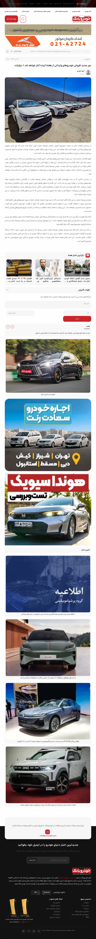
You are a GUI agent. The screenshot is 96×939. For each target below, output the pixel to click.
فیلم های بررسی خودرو (11, 11)
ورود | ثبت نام (11, 19)
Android (46, 892)
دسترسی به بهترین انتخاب (67, 878)
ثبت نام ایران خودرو (68, 4)
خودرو (20, 149)
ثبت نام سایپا (57, 4)
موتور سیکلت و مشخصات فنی (42, 11)
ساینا (50, 4)
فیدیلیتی (31, 4)
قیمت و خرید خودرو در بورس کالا (18, 4)
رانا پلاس (45, 4)
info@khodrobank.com (48, 836)
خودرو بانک (86, 51)
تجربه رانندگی (25, 11)
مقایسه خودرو (76, 11)
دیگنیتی (38, 4)
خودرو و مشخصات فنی (61, 11)
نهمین (21, 922)
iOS (36, 892)
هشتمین (26, 922)
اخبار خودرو (88, 11)
